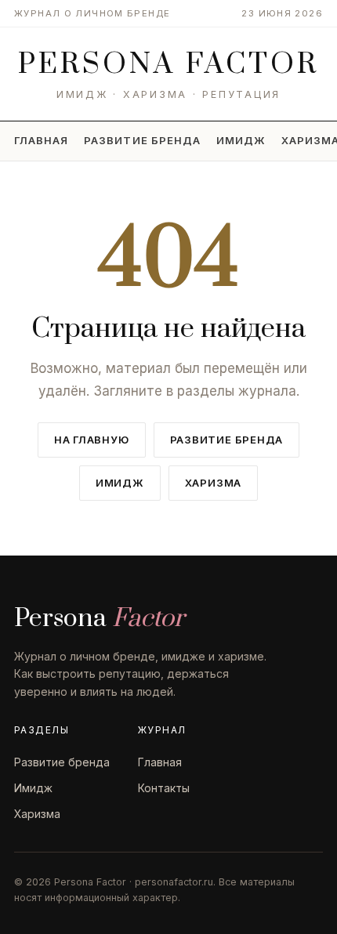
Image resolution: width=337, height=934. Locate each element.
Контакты (164, 788)
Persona (168, 64)
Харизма (213, 482)
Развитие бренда (142, 140)
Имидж (241, 140)
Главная (41, 140)
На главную (91, 439)
